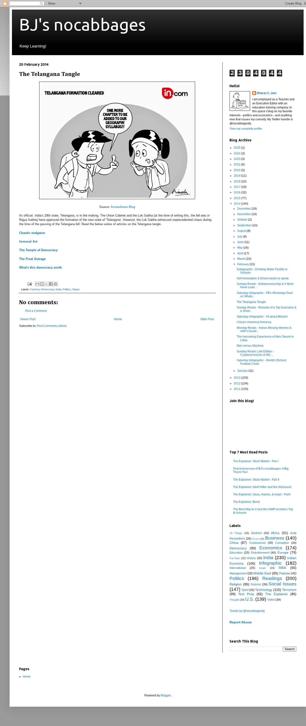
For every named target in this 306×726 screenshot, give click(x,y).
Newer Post (27, 319)
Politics (67, 289)
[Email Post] (29, 283)
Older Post (207, 319)
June (240, 242)
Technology (263, 590)
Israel (262, 568)
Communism (257, 543)
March (241, 258)
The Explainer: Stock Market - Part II (256, 479)
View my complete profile (246, 128)
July (240, 236)
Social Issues (282, 583)
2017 (237, 187)
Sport (244, 590)
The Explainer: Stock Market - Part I (256, 461)
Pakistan (284, 573)
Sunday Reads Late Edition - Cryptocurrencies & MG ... (255, 353)
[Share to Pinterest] (55, 283)
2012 (237, 383)
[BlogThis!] (41, 283)
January (242, 370)
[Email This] (37, 283)
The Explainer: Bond (246, 501)
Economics (270, 547)
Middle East (262, 573)
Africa (275, 533)
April (240, 253)
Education (236, 552)
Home (118, 319)
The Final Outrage (32, 259)
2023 (237, 159)
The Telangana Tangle (251, 302)
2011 (237, 389)
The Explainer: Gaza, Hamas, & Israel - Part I (262, 494)
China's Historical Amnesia (254, 322)
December (244, 208)
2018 (237, 181)
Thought (234, 599)
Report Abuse (241, 622)
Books (255, 538)
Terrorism (289, 590)
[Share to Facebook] (51, 283)
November (244, 214)
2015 (237, 198)
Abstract (256, 533)
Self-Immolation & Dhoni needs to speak (263, 278)
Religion (236, 584)
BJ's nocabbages (82, 24)
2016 (237, 192)
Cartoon (34, 289)
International (238, 568)
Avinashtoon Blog (123, 207)
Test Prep (246, 594)
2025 (237, 147)
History (251, 558)
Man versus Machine (250, 345)
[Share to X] (46, 283)
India (58, 289)
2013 (237, 377)
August (242, 231)
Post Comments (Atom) (52, 326)
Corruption (282, 543)
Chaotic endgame (32, 233)
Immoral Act (28, 241)
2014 (237, 203)
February (243, 264)
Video (271, 599)
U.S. (249, 599)
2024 (237, 153)
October (242, 219)
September (244, 225)
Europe (283, 552)
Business (274, 538)
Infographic (270, 563)
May (240, 247)
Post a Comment (36, 311)
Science (256, 584)
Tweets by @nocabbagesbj (247, 611)
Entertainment (260, 552)
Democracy (47, 289)
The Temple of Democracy (38, 250)
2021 (237, 164)
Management (238, 573)
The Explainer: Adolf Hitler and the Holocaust (262, 487)
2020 (237, 170)
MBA (282, 568)
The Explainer (276, 594)
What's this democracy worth (40, 267)
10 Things (236, 533)
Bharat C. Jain (266, 93)
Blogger (166, 695)
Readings (272, 578)
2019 (237, 175)
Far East (235, 558)
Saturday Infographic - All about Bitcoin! (262, 316)
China (234, 543)
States (76, 289)
